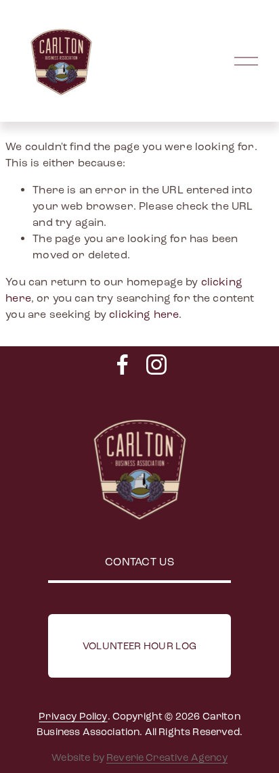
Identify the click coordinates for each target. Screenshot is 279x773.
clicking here (144, 314)
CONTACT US (139, 561)
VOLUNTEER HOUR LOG (139, 646)
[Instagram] (156, 364)
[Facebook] (122, 364)
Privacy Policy (73, 716)
